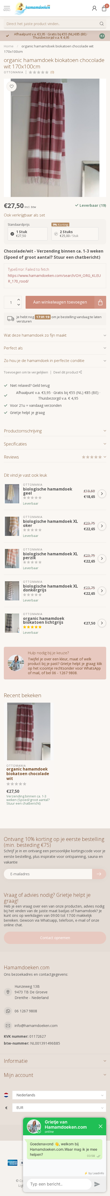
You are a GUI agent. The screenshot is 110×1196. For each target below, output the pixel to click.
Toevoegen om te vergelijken (26, 372)
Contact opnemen (55, 937)
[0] (104, 8)
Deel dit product (66, 372)
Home (9, 46)
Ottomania (13, 72)
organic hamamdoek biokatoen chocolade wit (27, 774)
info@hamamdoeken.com (36, 1025)
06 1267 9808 (26, 1010)
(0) (52, 72)
